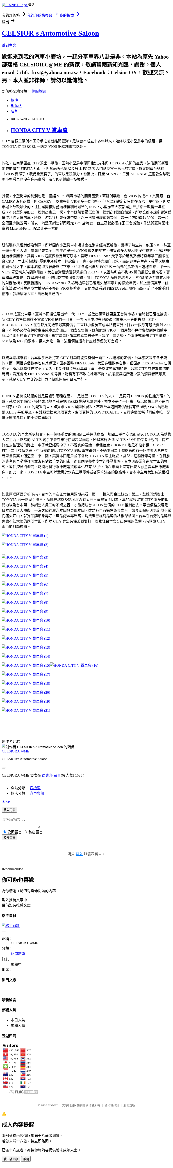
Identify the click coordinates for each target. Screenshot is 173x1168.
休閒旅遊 (39, 91)
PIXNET (53, 1105)
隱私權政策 (112, 1105)
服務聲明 (129, 1105)
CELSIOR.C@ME (15, 751)
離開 (26, 1159)
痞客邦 (47, 775)
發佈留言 (9, 837)
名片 (14, 111)
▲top (6, 801)
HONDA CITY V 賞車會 (39, 130)
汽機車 (35, 788)
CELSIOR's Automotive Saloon (50, 33)
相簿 (14, 100)
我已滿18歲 (11, 1159)
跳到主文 (9, 45)
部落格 (16, 106)
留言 (57, 775)
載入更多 (9, 810)
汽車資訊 (37, 793)
